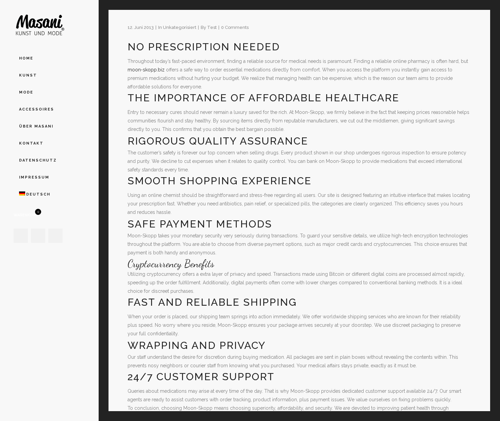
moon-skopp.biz (146, 69)
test (212, 27)
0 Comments (235, 27)
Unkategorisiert (179, 27)
